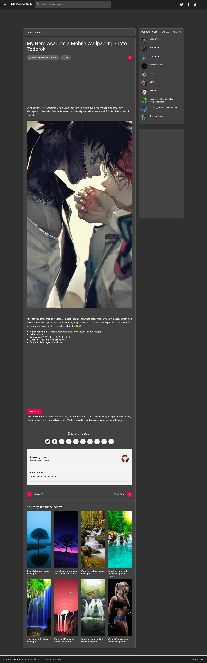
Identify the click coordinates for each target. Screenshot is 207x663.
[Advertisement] (103, 18)
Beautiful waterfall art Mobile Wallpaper (92, 640)
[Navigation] (5, 4)
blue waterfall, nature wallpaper (37, 640)
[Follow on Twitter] (181, 4)
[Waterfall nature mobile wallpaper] (93, 540)
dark (152, 73)
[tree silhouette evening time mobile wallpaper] (66, 540)
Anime (61, 322)
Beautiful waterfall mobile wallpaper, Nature (117, 573)
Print (66, 58)
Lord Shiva (155, 39)
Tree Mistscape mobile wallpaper (38, 572)
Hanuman (154, 47)
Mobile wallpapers (105, 322)
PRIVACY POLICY (37, 659)
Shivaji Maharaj (156, 64)
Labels (165, 32)
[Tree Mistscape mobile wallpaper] (39, 540)
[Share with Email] (90, 441)
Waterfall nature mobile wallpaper (93, 572)
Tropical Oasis (156, 116)
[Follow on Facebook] (188, 4)
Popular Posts (149, 32)
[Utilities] (202, 4)
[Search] (38, 4)
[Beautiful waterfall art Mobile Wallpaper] (93, 608)
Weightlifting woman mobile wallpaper (118, 640)
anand (45, 457)
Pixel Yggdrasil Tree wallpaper (163, 107)
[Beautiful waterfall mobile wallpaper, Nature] (120, 540)
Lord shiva (154, 56)
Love (152, 82)
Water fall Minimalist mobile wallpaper (64, 640)
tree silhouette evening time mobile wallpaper (65, 572)
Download (34, 411)
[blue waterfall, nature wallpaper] (39, 608)
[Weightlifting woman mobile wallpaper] (120, 608)
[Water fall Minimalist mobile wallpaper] (66, 608)
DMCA (26, 659)
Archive (177, 32)
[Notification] (195, 4)
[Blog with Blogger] (97, 441)
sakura (153, 90)
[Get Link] (104, 441)
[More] (111, 441)
